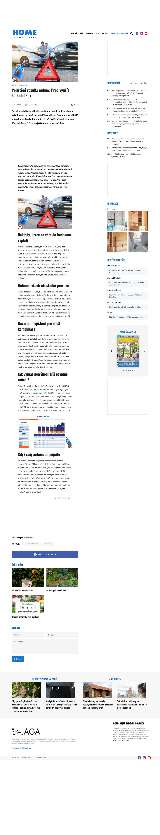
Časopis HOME (40, 758)
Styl (97, 33)
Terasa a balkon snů (119, 33)
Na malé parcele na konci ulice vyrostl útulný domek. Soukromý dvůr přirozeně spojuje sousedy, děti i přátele (129, 93)
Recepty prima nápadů (44, 679)
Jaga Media (28, 743)
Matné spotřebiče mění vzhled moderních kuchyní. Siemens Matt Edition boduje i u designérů (128, 141)
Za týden (134, 83)
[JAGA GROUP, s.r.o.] (26, 731)
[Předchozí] (112, 351)
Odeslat (17, 659)
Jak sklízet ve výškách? (22, 590)
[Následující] (144, 351)
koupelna (111, 209)
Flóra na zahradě (32, 544)
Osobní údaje (27, 758)
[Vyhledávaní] (131, 33)
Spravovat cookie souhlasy (22, 748)
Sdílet (76, 105)
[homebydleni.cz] (24, 34)
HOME (14, 85)
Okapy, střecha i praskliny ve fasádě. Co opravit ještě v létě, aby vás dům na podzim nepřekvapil (130, 123)
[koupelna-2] (117, 221)
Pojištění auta (37, 253)
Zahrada (89, 33)
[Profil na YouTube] (146, 33)
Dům (81, 33)
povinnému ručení (40, 393)
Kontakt (15, 758)
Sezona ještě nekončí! (56, 590)
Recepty (105, 33)
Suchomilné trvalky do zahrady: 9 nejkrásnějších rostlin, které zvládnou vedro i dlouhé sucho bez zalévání (129, 102)
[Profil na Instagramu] (141, 33)
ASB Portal (115, 679)
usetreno (48, 544)
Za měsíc (143, 83)
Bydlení (74, 33)
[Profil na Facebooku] (137, 33)
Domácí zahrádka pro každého (25, 616)
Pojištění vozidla (49, 302)
